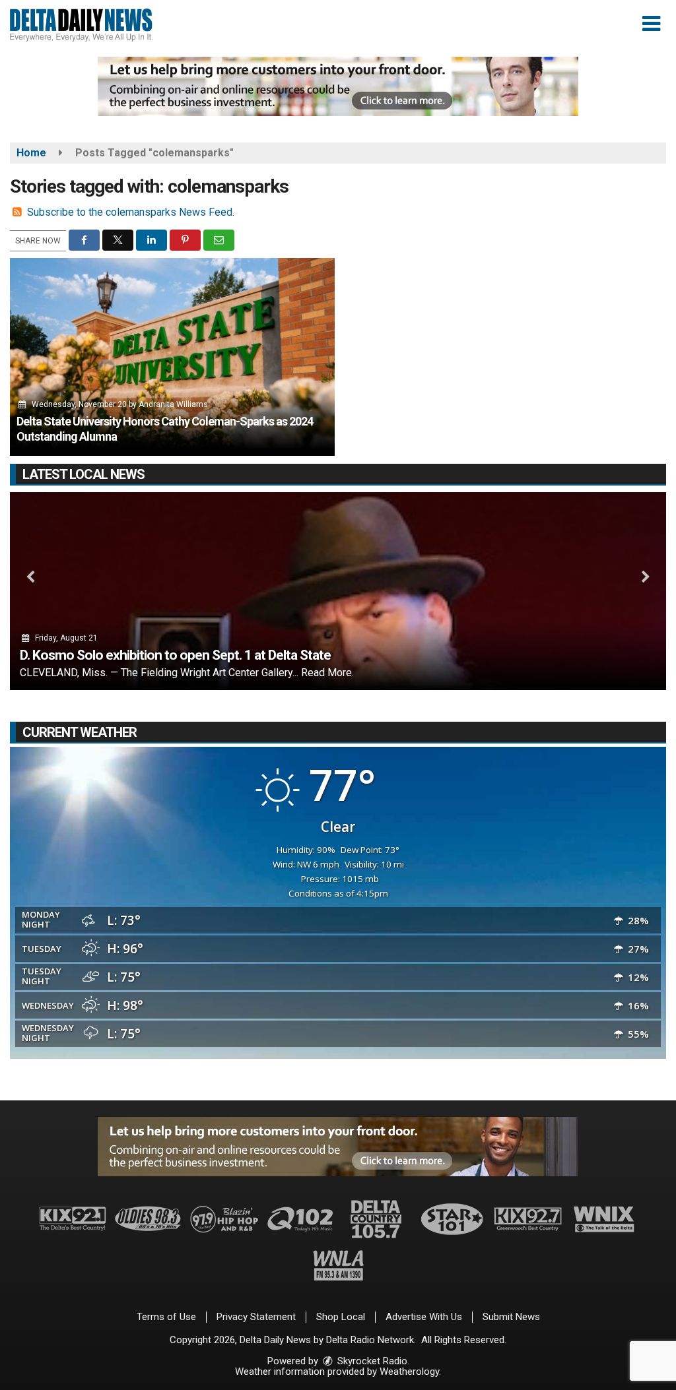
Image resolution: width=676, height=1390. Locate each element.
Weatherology (409, 1371)
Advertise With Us (424, 1317)
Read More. (327, 672)
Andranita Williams (173, 404)
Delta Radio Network (370, 1340)
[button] (651, 23)
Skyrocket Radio (371, 1361)
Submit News (511, 1317)
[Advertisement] (338, 86)
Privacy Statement (256, 1317)
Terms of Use (166, 1317)
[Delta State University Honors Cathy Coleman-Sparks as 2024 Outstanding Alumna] (172, 357)
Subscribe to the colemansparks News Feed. (130, 212)
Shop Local (340, 1317)
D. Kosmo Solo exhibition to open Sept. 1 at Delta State (175, 655)
